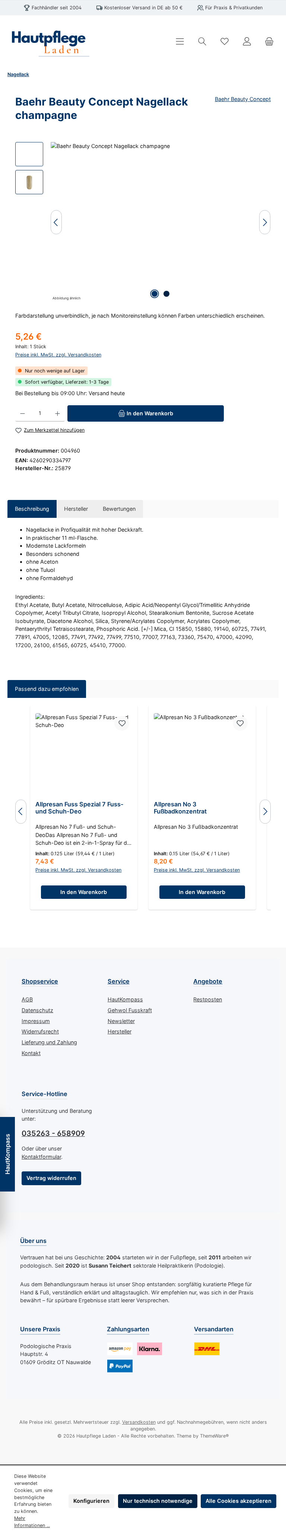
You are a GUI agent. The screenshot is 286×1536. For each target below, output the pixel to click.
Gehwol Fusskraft (130, 1010)
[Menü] (180, 41)
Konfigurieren (91, 1501)
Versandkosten (139, 1422)
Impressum (36, 1021)
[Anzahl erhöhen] (57, 413)
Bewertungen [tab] (119, 509)
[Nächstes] (264, 222)
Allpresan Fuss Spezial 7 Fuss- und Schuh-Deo (79, 808)
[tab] (32, 509)
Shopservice (40, 981)
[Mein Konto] (247, 41)
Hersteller (119, 1031)
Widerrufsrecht (40, 1031)
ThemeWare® (214, 1436)
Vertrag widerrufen (51, 1178)
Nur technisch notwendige (158, 1501)
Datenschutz (37, 1010)
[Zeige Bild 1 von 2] (155, 294)
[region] (143, 222)
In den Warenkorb (83, 892)
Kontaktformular (41, 1156)
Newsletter (121, 1021)
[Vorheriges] (56, 222)
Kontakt (31, 1053)
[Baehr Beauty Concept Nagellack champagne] (160, 222)
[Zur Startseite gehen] (48, 41)
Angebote (207, 981)
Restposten (207, 999)
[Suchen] (202, 41)
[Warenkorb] (269, 41)
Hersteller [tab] (76, 509)
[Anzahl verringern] (22, 413)
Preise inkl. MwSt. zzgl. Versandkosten (58, 355)
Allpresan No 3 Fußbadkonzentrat (180, 808)
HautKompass (125, 999)
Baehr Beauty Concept (243, 99)
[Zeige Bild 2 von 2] (166, 294)
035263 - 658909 (53, 1133)
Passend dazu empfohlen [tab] (47, 689)
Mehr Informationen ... (32, 1521)
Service (119, 981)
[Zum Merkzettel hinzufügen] (121, 723)
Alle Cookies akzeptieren (238, 1501)
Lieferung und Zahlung (49, 1042)
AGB (27, 999)
